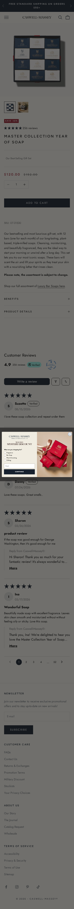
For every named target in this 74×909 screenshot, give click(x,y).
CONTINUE (19, 472)
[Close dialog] (69, 434)
